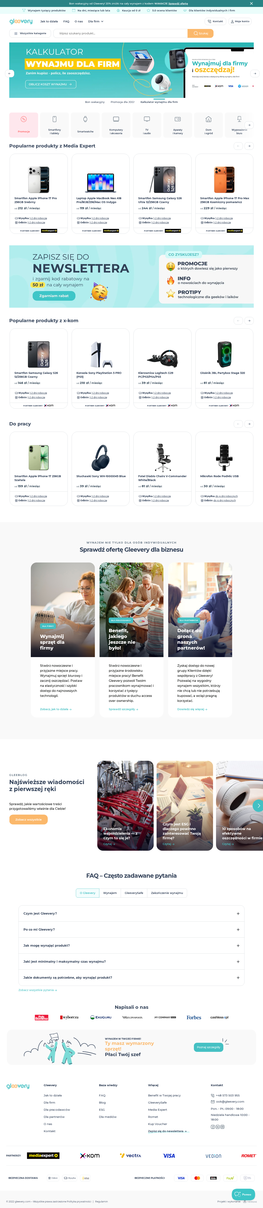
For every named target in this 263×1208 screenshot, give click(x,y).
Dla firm (94, 21)
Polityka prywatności (79, 1201)
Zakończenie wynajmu (167, 893)
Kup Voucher (157, 1124)
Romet (153, 1117)
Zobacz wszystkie (28, 819)
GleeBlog (18, 775)
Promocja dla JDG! (122, 101)
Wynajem (110, 893)
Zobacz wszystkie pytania (36, 990)
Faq (66, 21)
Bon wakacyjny (95, 101)
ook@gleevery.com (230, 1101)
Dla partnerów (54, 1117)
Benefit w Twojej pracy (164, 1095)
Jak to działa (49, 21)
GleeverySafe (134, 893)
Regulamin (101, 1201)
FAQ (102, 1095)
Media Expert (157, 1109)
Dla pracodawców (57, 1109)
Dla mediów (107, 1117)
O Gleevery (87, 893)
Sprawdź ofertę (178, 3)
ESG (102, 1109)
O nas (79, 21)
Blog (102, 1102)
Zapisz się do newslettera (165, 1131)
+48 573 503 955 (228, 1095)
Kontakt (49, 1131)
